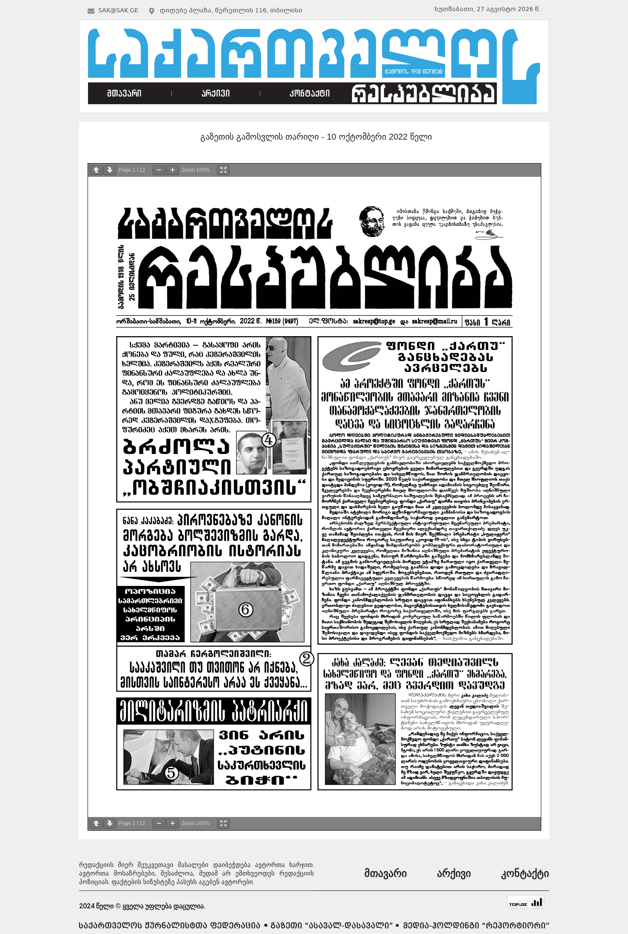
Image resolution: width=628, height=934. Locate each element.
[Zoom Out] (159, 170)
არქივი (216, 93)
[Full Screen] (223, 170)
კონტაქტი (310, 93)
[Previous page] (96, 170)
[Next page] (109, 170)
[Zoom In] (172, 170)
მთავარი (124, 93)
